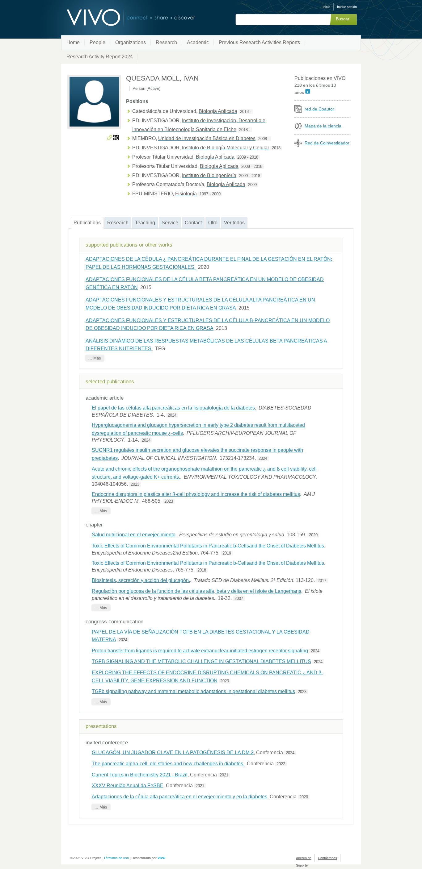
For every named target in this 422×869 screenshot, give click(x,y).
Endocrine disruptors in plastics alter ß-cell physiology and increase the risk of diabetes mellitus (196, 494)
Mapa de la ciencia (323, 125)
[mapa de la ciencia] (298, 128)
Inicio (326, 7)
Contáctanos (327, 858)
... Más (94, 358)
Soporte (302, 865)
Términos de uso (116, 858)
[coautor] (298, 111)
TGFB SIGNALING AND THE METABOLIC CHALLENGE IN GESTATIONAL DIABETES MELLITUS (201, 661)
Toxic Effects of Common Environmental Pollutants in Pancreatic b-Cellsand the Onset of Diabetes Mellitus (208, 545)
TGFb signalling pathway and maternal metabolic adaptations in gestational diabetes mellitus (193, 691)
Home (73, 42)
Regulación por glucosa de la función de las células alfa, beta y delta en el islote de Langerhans (196, 591)
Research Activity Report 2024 (99, 56)
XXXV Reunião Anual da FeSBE (127, 785)
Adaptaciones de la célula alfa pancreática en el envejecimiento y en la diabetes (179, 796)
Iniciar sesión (347, 7)
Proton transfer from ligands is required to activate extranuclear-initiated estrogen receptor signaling (200, 650)
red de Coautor (319, 108)
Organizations (130, 42)
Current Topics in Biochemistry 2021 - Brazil (140, 774)
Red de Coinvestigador (327, 142)
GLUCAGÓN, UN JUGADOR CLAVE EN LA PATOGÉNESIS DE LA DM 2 (173, 752)
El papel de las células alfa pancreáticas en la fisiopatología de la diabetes (173, 407)
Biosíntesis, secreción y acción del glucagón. (141, 580)
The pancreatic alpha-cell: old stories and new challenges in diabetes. (168, 763)
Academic (198, 42)
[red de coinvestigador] (298, 145)
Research (166, 42)
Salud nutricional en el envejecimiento (133, 534)
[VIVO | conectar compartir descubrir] (120, 18)
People (97, 42)
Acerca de (303, 858)
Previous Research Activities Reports (259, 42)
